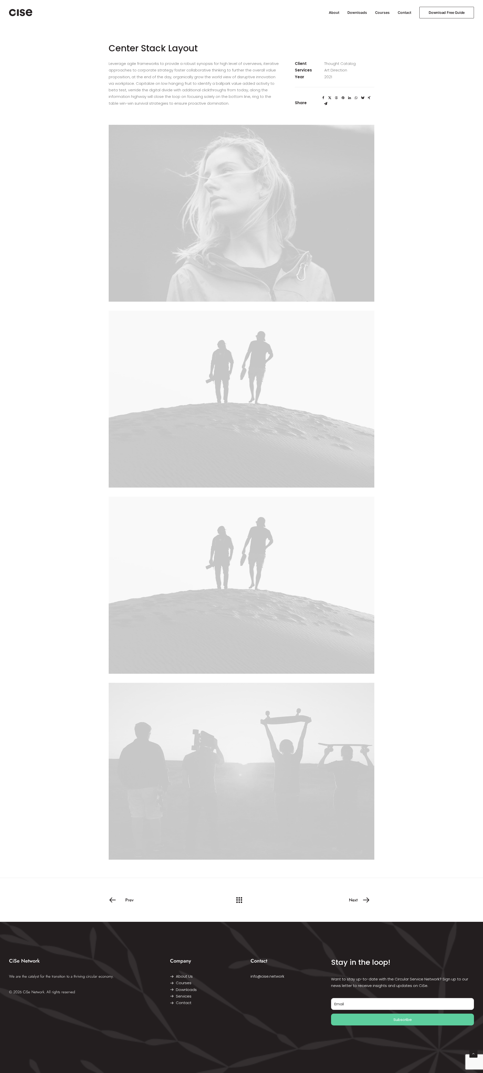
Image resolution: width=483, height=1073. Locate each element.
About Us (184, 976)
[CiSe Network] (20, 12)
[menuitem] (336, 12)
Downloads (357, 12)
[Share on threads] (336, 97)
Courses (382, 12)
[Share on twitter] (330, 97)
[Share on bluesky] (362, 97)
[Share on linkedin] (349, 97)
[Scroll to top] (473, 1053)
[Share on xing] (369, 97)
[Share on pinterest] (343, 97)
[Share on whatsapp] (356, 97)
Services (183, 996)
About (334, 12)
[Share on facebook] (323, 97)
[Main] (241, 900)
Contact (404, 12)
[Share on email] (326, 103)
